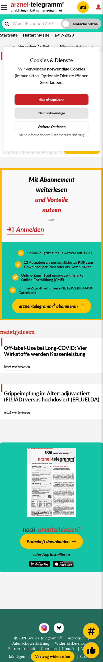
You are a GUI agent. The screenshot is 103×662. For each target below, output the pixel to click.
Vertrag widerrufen (52, 656)
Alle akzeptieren (51, 99)
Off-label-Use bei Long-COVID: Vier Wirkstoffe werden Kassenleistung (45, 351)
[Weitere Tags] (91, 631)
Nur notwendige (51, 113)
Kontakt (69, 648)
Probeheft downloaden (48, 541)
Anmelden (29, 229)
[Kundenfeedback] (91, 650)
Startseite (9, 35)
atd (83, 7)
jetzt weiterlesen (17, 366)
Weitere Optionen (52, 126)
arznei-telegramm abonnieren (48, 306)
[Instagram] (44, 628)
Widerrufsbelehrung (72, 643)
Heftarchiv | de (36, 35)
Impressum (76, 638)
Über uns (49, 648)
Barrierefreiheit (21, 648)
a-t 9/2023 (64, 35)
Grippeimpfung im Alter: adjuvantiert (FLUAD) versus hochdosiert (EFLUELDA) (51, 396)
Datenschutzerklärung (30, 643)
